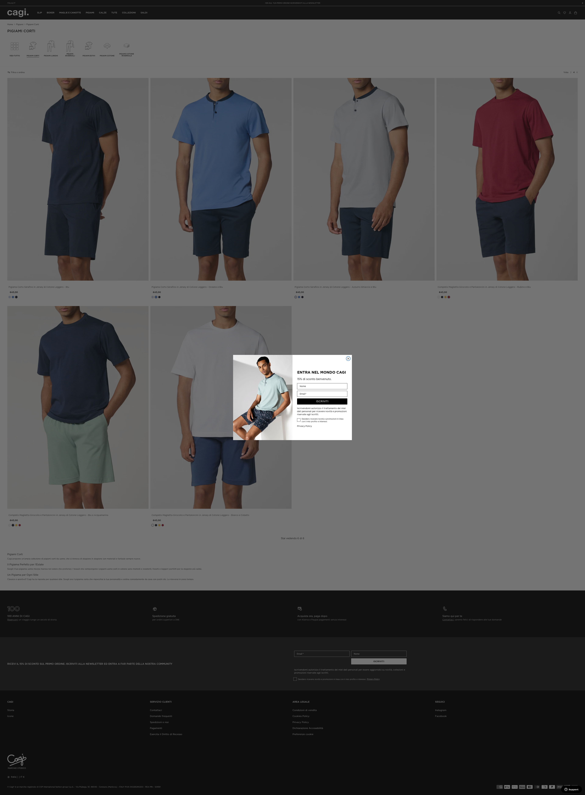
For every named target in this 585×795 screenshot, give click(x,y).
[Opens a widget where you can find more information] (571, 789)
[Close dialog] (348, 358)
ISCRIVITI (322, 401)
